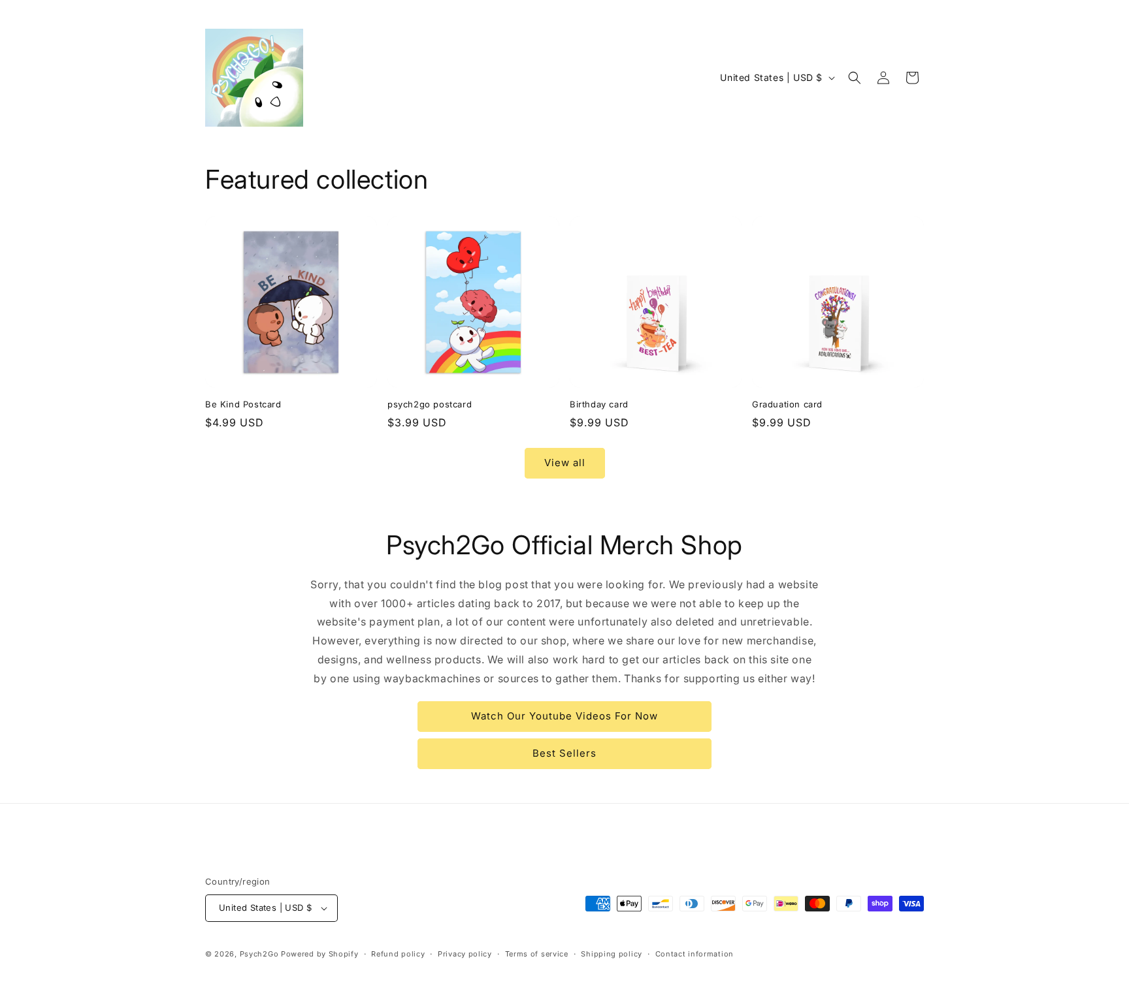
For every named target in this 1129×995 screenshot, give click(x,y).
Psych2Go (259, 953)
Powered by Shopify (320, 953)
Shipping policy (611, 953)
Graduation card (787, 404)
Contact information (694, 953)
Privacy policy (465, 953)
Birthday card (599, 404)
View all (564, 462)
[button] (854, 77)
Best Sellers (564, 753)
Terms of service (536, 953)
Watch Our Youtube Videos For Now (564, 716)
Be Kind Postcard (243, 404)
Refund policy (398, 953)
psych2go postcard (429, 404)
